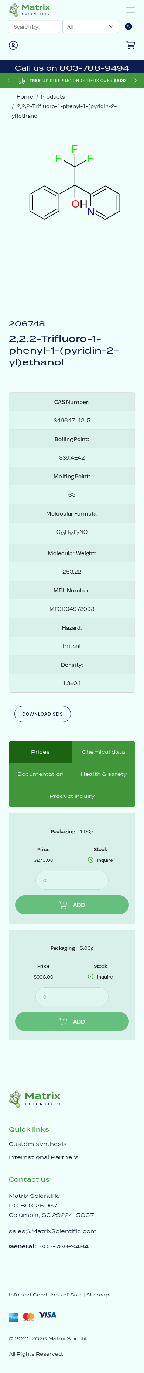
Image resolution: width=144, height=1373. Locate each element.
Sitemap (98, 1295)
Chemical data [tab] (103, 752)
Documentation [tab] (40, 774)
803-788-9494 (64, 1246)
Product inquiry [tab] (72, 796)
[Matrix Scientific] (29, 10)
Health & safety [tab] (103, 774)
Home (25, 96)
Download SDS (42, 714)
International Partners (44, 1157)
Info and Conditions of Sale (45, 1295)
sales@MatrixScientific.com (53, 1231)
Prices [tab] (40, 752)
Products (53, 96)
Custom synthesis (38, 1143)
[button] (135, 81)
